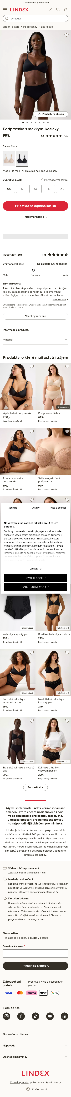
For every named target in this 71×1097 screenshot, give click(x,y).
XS (9, 189)
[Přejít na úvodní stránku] (19, 9)
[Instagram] (6, 1016)
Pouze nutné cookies (35, 587)
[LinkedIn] (64, 1016)
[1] (23, 122)
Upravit (34, 568)
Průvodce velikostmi (56, 180)
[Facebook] (21, 1016)
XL (62, 189)
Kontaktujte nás (19, 1082)
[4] (35, 122)
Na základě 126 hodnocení (52, 263)
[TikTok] (35, 1016)
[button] (35, 74)
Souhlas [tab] (12, 507)
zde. (43, 560)
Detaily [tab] (35, 507)
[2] (27, 122)
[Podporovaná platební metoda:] (35, 993)
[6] (44, 122)
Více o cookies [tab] (58, 507)
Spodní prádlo (11, 26)
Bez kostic (47, 26)
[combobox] (35, 18)
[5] (40, 122)
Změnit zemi (39, 1089)
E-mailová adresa (14, 946)
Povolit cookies (35, 578)
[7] (48, 122)
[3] (31, 122)
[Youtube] (50, 1016)
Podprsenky (30, 26)
